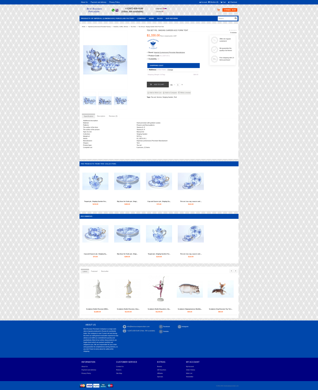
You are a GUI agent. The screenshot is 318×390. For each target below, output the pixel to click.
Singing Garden (167, 97)
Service (159, 97)
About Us (84, 2)
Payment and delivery (98, 2)
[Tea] (89, 100)
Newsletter (189, 377)
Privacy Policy (114, 2)
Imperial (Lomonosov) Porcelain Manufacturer (169, 52)
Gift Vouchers (161, 370)
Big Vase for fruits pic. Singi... (127, 201)
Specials (160, 377)
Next (129, 101)
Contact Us (120, 366)
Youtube (166, 331)
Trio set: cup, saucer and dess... (107, 309)
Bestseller (104, 271)
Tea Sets (133, 26)
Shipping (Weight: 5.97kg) (156, 74)
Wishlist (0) (214, 2)
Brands (159, 366)
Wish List (189, 373)
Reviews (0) (113, 116)
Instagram (185, 326)
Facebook (166, 326)
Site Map (119, 373)
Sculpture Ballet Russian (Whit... (200, 309)
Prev (82, 101)
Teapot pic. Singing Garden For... (95, 201)
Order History (190, 370)
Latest (85, 271)
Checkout (233, 2)
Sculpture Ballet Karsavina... (169, 309)
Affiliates (160, 373)
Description (101, 116)
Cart (224, 2)
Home (83, 26)
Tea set (153, 97)
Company (141, 18)
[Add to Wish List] (95, 197)
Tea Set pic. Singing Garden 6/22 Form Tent (151, 26)
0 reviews (233, 33)
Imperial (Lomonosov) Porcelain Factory (99, 26)
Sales (160, 18)
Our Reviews (172, 18)
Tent (175, 97)
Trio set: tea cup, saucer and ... (191, 201)
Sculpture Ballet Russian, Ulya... (230, 309)
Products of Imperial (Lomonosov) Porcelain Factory (107, 18)
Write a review (185, 93)
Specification (88, 116)
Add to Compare (171, 93)
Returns (118, 370)
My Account (190, 366)
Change (170, 70)
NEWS (151, 18)
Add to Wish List (155, 93)
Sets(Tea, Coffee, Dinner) (120, 26)
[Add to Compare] (101, 197)
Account (204, 2)
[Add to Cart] (89, 197)
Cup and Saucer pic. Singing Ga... (159, 201)
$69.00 (196, 74)
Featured (94, 271)
